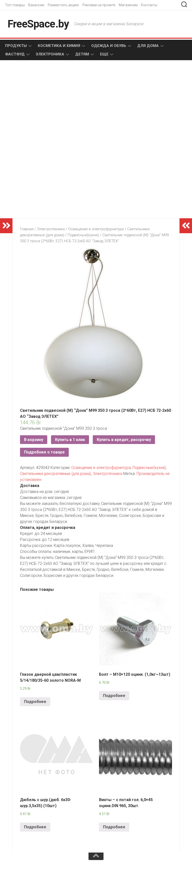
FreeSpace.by (38, 24)
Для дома (148, 45)
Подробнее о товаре (44, 452)
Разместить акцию (63, 5)
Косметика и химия (59, 45)
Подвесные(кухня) (83, 235)
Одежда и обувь (108, 45)
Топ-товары (15, 5)
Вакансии (36, 5)
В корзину (33, 439)
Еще (104, 54)
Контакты (149, 5)
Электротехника (51, 229)
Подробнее (35, 701)
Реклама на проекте (98, 5)
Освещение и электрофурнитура (96, 229)
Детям (82, 54)
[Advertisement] (54, 104)
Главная (27, 229)
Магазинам (128, 5)
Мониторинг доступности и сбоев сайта (43, 874)
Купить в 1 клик (70, 439)
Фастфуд (15, 54)
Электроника (50, 54)
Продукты (16, 45)
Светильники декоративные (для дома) (55, 473)
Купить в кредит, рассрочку (124, 439)
